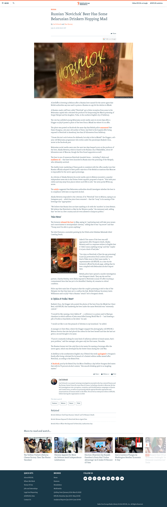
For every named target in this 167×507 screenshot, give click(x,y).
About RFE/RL (28, 477)
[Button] (113, 33)
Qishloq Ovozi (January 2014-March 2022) (67, 492)
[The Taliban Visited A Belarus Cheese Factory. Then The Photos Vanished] (38, 445)
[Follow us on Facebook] (108, 478)
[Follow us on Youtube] (85, 478)
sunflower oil (55, 160)
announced (104, 128)
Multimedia (58, 488)
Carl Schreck (57, 24)
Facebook (55, 364)
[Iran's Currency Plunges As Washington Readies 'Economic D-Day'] (129, 445)
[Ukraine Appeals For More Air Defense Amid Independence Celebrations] (68, 445)
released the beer (67, 222)
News (56, 477)
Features (56, 481)
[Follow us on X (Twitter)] (104, 478)
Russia (53, 10)
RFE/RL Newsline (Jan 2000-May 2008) (67, 496)
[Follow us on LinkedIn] (113, 478)
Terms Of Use (28, 485)
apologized (102, 354)
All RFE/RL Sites (29, 496)
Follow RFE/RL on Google (140, 3)
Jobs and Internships (31, 488)
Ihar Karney (69, 24)
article (56, 189)
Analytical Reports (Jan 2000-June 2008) (67, 499)
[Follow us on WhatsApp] (117, 478)
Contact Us (27, 499)
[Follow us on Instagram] (94, 478)
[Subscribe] (122, 478)
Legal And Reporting (31, 492)
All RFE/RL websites (156, 3)
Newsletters (58, 485)
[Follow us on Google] (99, 478)
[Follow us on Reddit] (90, 478)
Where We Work (29, 481)
